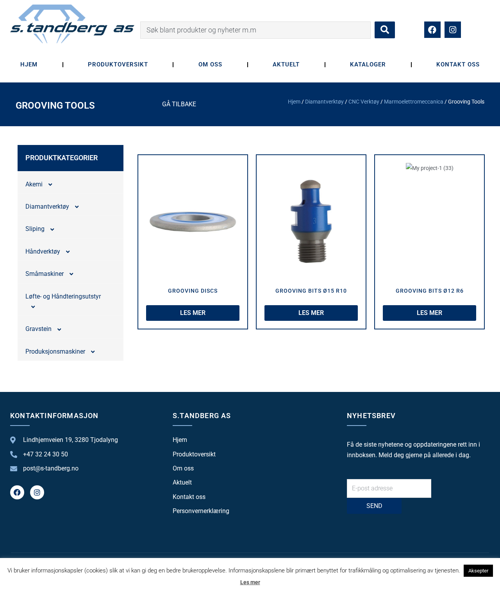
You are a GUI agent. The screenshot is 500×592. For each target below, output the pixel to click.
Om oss (210, 64)
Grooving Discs (193, 291)
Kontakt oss (458, 64)
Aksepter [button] (478, 571)
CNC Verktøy (363, 101)
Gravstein (38, 329)
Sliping (35, 229)
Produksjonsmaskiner (55, 351)
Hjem (29, 64)
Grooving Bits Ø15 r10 (311, 291)
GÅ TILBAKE (179, 104)
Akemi (34, 184)
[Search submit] (385, 29)
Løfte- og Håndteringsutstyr (63, 296)
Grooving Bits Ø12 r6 (430, 291)
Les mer (250, 582)
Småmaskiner (44, 273)
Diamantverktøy (324, 101)
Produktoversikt (118, 64)
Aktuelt (286, 64)
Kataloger (368, 64)
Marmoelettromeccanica (413, 101)
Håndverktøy (42, 251)
